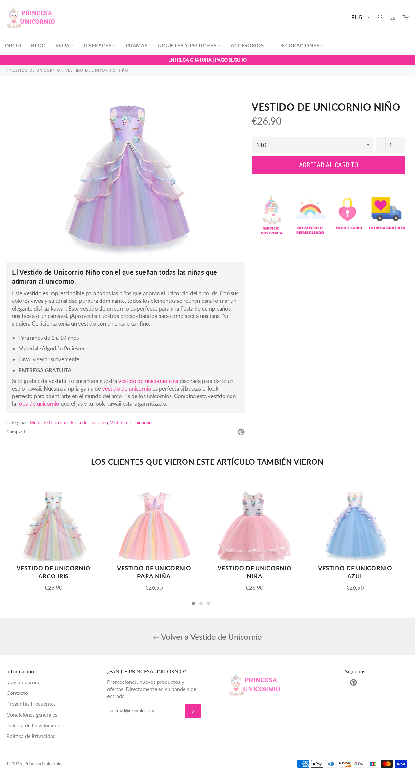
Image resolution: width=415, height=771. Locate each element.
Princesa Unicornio (43, 763)
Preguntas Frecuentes (31, 703)
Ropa (63, 45)
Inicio (13, 45)
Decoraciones (299, 45)
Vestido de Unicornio (131, 422)
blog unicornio (22, 682)
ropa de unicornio (38, 403)
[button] (193, 603)
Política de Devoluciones (34, 725)
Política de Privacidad (31, 736)
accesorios (248, 45)
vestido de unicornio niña (148, 380)
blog (38, 45)
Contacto (17, 693)
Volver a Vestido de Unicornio (211, 636)
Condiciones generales (31, 714)
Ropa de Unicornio (89, 422)
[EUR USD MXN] (360, 17)
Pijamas (137, 45)
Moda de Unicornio (49, 422)
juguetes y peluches (187, 45)
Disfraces (98, 45)
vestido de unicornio (126, 388)
